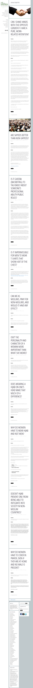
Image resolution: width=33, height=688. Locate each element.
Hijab (20, 36)
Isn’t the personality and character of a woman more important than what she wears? (19, 345)
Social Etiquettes (25, 36)
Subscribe (6, 11)
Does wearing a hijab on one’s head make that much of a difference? (18, 390)
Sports (10, 657)
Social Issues (6, 27)
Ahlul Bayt (7, 19)
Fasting (11, 618)
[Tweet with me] (26, 614)
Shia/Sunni (6, 26)
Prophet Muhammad (12, 650)
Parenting (11, 648)
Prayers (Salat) (11, 649)
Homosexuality (11, 628)
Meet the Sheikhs (5, 12)
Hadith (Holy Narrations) (5, 21)
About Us (6, 10)
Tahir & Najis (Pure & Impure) (13, 659)
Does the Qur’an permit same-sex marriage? (13, 670)
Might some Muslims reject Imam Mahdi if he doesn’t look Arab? (13, 679)
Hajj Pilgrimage (11, 624)
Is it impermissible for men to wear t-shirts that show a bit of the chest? (19, 259)
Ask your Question (5, 15)
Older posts (12, 599)
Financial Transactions (12, 619)
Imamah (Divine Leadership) (13, 633)
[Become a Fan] (21, 614)
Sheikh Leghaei (5, 14)
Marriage (11, 643)
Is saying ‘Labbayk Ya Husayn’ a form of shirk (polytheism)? (13, 683)
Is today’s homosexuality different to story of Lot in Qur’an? (14, 671)
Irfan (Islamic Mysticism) (5, 23)
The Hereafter (11, 661)
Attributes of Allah (12, 615)
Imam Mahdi (11, 631)
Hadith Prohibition (12, 623)
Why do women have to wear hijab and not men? (19, 430)
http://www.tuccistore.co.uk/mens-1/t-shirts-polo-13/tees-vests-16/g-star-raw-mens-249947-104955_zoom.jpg (19, 275)
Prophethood (11, 651)
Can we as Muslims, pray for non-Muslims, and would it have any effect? (20, 302)
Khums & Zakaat (12, 641)
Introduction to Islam (12, 636)
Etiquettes (18, 36)
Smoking (11, 654)
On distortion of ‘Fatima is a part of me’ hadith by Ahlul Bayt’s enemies (14, 675)
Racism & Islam (11, 652)
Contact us (6, 16)
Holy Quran (7, 22)
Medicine (11, 644)
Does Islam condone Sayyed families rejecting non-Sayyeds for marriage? (14, 677)
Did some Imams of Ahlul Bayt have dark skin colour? (14, 681)
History (7, 22)
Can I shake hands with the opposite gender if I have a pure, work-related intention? (20, 28)
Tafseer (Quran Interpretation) (13, 658)
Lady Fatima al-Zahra (12, 642)
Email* (21, 608)
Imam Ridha (11, 632)
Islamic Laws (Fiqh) (6, 24)
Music (10, 647)
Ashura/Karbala (11, 614)
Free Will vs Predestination (13, 621)
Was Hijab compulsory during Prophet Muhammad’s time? (13, 673)
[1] (19, 450)
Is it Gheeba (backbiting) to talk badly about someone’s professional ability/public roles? (19, 188)
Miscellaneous (11, 645)
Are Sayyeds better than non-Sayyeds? (20, 136)
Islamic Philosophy (6, 25)
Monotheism (11, 646)
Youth (10, 664)
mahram (22, 36)
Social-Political (11, 656)
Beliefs (7, 20)
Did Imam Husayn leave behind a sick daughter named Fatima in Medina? (13, 685)
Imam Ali (11, 629)
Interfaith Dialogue (12, 635)
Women (19, 398)
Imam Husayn (11, 630)
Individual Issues (12, 634)
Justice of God (11, 640)
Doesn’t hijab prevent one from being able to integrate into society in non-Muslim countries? (19, 503)
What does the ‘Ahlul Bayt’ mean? (13, 678)
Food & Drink (11, 620)
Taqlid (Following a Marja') (13, 660)
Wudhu (11, 663)
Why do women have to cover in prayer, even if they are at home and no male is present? (19, 559)
